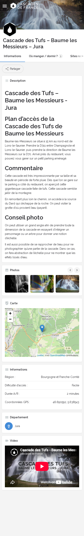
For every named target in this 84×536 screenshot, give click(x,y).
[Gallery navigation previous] (70, 270)
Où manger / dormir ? (45, 56)
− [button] (10, 319)
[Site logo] (24, 6)
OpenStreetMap (57, 355)
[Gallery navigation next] (77, 270)
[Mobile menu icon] (4, 6)
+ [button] (10, 313)
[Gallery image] (16, 284)
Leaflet (40, 355)
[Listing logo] (10, 29)
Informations (12, 56)
